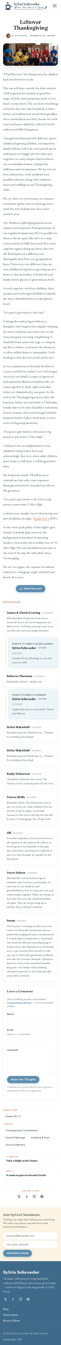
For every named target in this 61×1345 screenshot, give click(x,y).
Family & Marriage (15, 1137)
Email (18, 1032)
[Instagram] (34, 1196)
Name (10, 1014)
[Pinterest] (42, 1196)
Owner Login (9, 1339)
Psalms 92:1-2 (13, 1116)
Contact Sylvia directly (19, 1002)
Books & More (11, 1320)
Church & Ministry (15, 1144)
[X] (19, 1196)
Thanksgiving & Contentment (21, 1130)
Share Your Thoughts (23, 1079)
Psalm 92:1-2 (42, 518)
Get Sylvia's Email (17, 1253)
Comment (12, 1050)
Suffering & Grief (40, 1137)
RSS (20, 1339)
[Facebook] (26, 1196)
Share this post (33, 588)
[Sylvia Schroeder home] (26, 5)
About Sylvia (10, 1314)
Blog (5, 1309)
